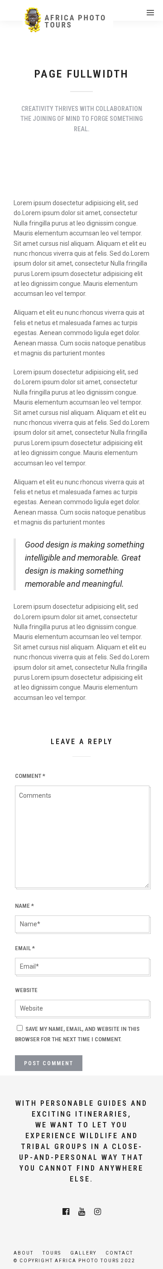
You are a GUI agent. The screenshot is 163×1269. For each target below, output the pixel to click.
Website (26, 990)
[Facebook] (65, 1212)
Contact (119, 1253)
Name (24, 905)
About (24, 1253)
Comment (30, 775)
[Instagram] (97, 1212)
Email (25, 948)
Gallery (83, 1253)
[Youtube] (81, 1212)
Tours (52, 1253)
